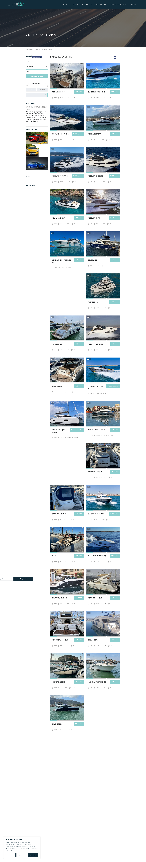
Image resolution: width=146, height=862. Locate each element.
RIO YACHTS (86, 5)
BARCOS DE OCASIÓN (118, 5)
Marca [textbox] (29, 71)
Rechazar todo (22, 855)
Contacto (133, 5)
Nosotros (74, 5)
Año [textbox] (28, 61)
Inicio (65, 5)
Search (45, 95)
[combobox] (37, 61)
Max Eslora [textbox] (30, 66)
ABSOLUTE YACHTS (101, 5)
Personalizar (10, 855)
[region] (22, 848)
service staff (30, 119)
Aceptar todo (33, 855)
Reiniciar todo (36, 57)
